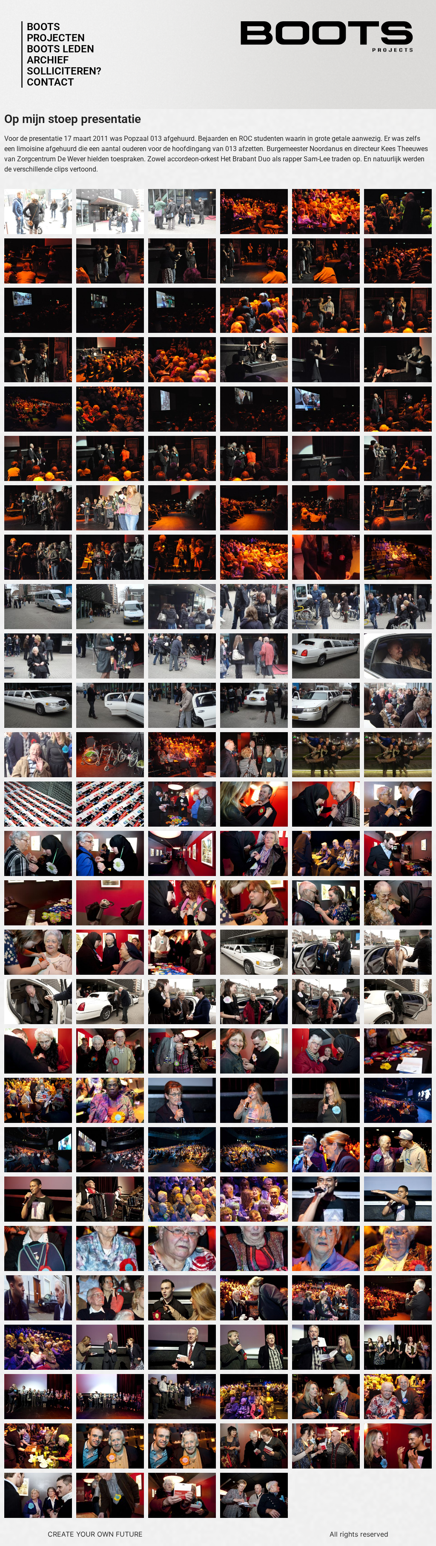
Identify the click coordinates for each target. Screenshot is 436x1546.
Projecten (56, 37)
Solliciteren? (64, 71)
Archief (48, 60)
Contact (50, 82)
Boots (43, 26)
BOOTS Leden (60, 48)
